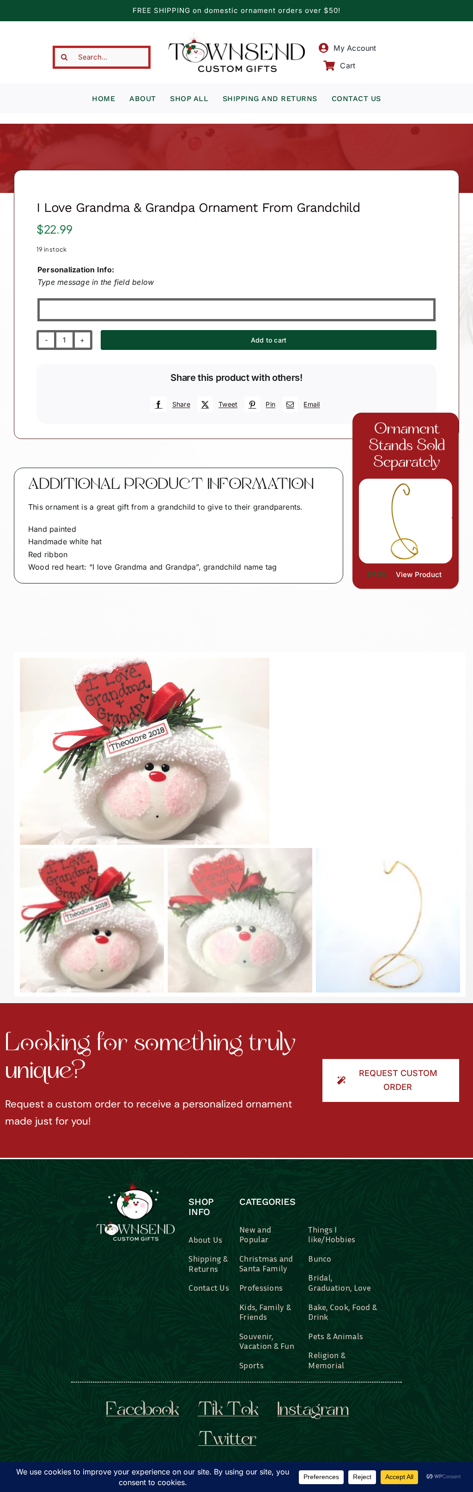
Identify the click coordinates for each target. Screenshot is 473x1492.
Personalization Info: (75, 269)
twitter (227, 1440)
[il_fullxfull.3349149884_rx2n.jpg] (240, 751)
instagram (313, 1410)
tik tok (228, 1410)
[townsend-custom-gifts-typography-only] (236, 36)
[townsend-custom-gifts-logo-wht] (135, 1179)
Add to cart (268, 340)
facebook (142, 1410)
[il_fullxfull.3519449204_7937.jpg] (405, 482)
